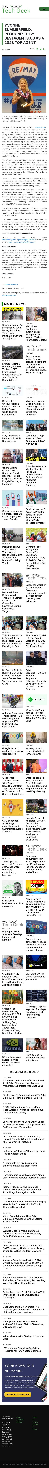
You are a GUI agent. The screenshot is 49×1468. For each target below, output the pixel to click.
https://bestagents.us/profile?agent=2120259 (19, 240)
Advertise (19, 1420)
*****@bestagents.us (10, 284)
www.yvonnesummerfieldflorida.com (21, 242)
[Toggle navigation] (44, 9)
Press (18, 1417)
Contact (19, 1422)
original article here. (9, 295)
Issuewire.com (40, 127)
